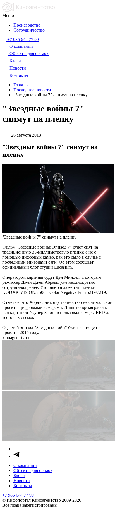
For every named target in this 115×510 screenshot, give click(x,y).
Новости (21, 480)
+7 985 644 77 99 (18, 495)
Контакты (22, 485)
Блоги (19, 475)
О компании (25, 465)
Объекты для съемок (32, 470)
